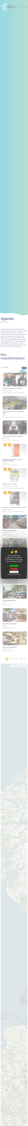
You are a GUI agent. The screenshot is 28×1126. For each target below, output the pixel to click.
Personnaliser (14, 572)
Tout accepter (14, 566)
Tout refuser (14, 569)
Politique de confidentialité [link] (14, 574)
